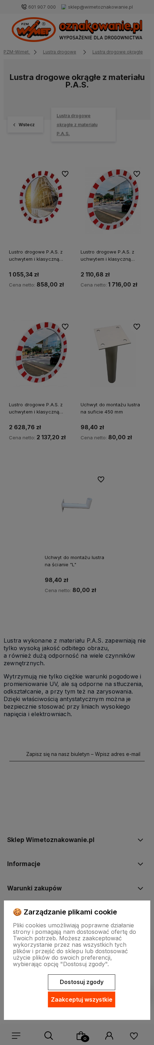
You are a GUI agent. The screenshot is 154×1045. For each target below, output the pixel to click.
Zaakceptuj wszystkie (81, 999)
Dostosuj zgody (82, 981)
